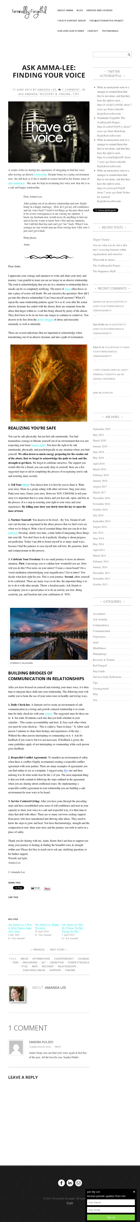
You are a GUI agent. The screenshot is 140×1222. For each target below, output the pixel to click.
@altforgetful (104, 122)
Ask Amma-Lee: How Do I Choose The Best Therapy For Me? (72, 928)
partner (48, 713)
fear (15, 962)
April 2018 (99, 463)
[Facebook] (61, 1183)
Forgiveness (99, 636)
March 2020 (99, 440)
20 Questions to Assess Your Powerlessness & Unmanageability (110, 306)
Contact (92, 30)
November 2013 (101, 578)
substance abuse (34, 970)
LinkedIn (119, 109)
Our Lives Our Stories (70, 30)
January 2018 (100, 480)
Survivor (55, 970)
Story (25, 485)
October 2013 (100, 584)
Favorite (117, 113)
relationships (67, 966)
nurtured (12, 533)
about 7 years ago (106, 192)
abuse (68, 289)
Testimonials (110, 30)
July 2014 (98, 532)
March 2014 (99, 555)
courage (83, 958)
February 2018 (101, 475)
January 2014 (100, 567)
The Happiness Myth (104, 271)
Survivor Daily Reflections (107, 677)
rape (35, 966)
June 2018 (98, 452)
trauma (70, 970)
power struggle (78, 962)
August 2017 (100, 486)
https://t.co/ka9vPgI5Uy (110, 126)
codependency (64, 958)
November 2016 (101, 504)
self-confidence (16, 183)
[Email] (78, 1183)
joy (43, 962)
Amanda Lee (47, 89)
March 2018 (99, 469)
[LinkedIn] (70, 1183)
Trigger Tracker (101, 239)
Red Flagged (100, 665)
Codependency (101, 625)
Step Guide (99, 671)
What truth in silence (104, 259)
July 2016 (98, 515)
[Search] (129, 54)
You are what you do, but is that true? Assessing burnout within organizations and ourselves (110, 249)
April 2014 (99, 550)
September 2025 (101, 429)
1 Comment (71, 89)
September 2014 (101, 521)
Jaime (95, 392)
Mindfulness (99, 648)
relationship (40, 174)
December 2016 (101, 498)
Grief (96, 642)
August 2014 (100, 527)
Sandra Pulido (41, 1042)
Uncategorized (101, 688)
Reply (58, 1046)
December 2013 (101, 573)
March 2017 (99, 492)
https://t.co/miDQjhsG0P (110, 157)
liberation (57, 962)
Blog (80, 10)
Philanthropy (100, 654)
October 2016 (100, 509)
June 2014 (98, 538)
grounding (30, 962)
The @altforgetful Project (106, 20)
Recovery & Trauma (55, 94)
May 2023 (98, 435)
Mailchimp (119, 131)
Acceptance (99, 613)
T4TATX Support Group (71, 20)
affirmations (41, 958)
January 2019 (100, 446)
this (66, 770)
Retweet (108, 113)
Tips (76, 94)
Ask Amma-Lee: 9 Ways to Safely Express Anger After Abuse (20, 928)
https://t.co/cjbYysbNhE (110, 104)
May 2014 (98, 544)
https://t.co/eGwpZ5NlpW (111, 188)
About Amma (65, 10)
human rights (38, 445)
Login (70, 1202)
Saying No (107, 392)
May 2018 (98, 457)
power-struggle (45, 319)
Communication (101, 631)
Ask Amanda (28, 94)
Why (95, 694)
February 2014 (101, 561)
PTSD (24, 966)
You (95, 700)
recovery (48, 966)
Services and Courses (99, 10)
